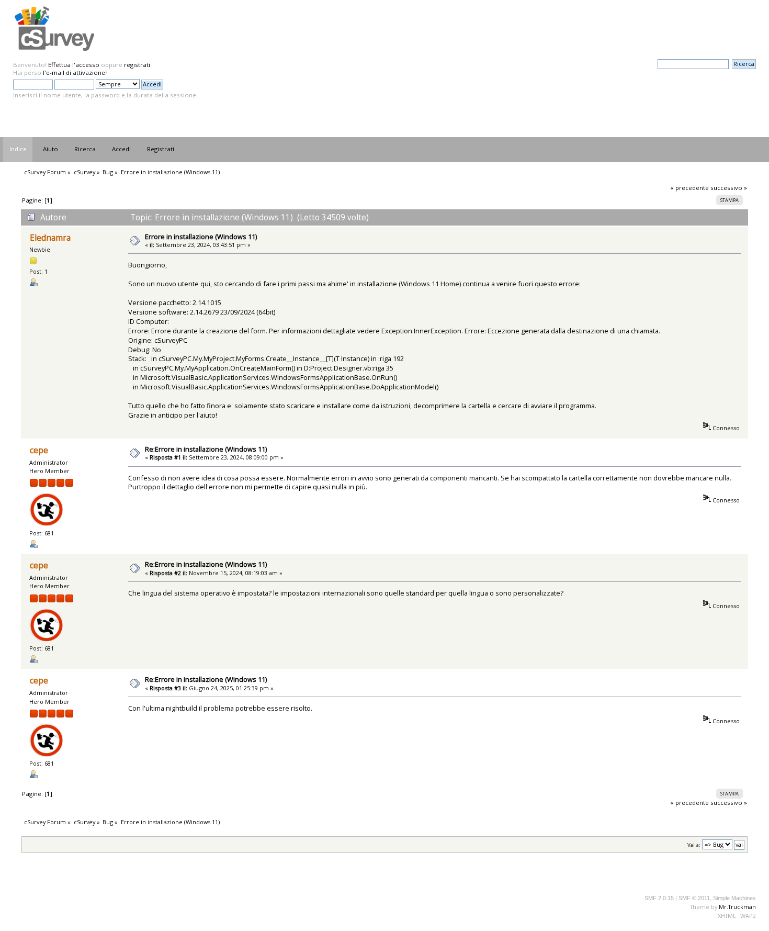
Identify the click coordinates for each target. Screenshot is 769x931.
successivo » (728, 188)
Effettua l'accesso (73, 65)
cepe (39, 450)
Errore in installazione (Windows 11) (201, 236)
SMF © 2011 (694, 898)
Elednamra (50, 237)
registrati (137, 65)
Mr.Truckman (737, 907)
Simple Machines (734, 898)
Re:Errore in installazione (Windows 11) (206, 449)
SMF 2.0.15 (659, 898)
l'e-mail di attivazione (74, 72)
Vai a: (693, 845)
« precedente (689, 188)
